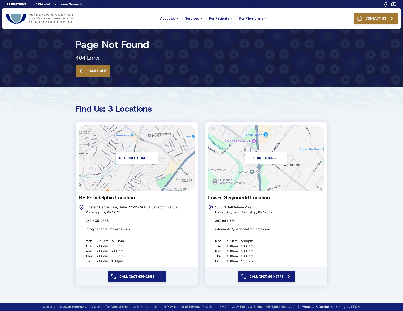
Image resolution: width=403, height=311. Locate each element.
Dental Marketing (332, 307)
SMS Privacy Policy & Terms (241, 307)
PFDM (355, 307)
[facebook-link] (385, 4)
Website (308, 307)
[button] (169, 18)
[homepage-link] (39, 18)
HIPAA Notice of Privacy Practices (190, 307)
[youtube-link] (393, 4)
